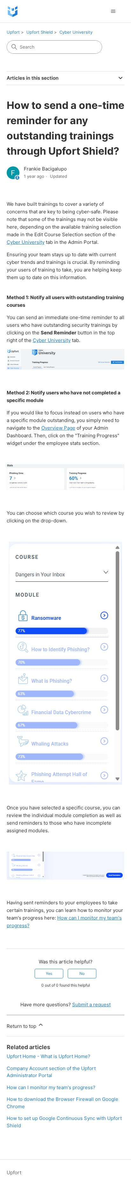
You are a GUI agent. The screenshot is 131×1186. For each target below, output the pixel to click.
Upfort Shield (39, 32)
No (82, 973)
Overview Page (58, 428)
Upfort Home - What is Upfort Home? (48, 1056)
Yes (49, 973)
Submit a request (91, 1005)
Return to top (22, 1026)
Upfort (13, 32)
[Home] (12, 11)
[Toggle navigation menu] (113, 11)
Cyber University (76, 32)
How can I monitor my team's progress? (51, 1087)
